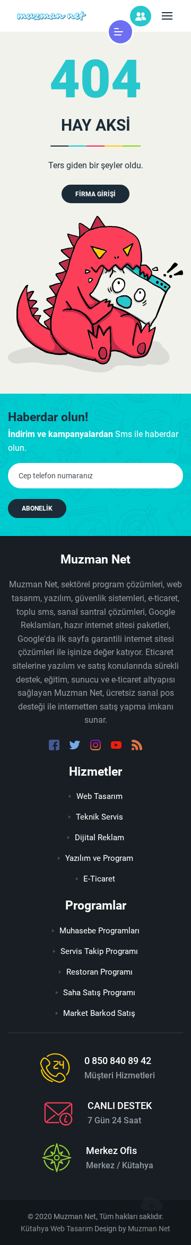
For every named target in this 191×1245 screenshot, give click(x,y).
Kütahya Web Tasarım (57, 1228)
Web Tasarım (99, 796)
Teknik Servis (99, 817)
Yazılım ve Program (99, 858)
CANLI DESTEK (120, 1105)
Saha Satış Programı (99, 992)
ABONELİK (37, 508)
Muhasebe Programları (99, 930)
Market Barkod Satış (99, 1013)
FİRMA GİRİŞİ (95, 194)
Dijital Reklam (99, 837)
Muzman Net (149, 1228)
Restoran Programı (99, 972)
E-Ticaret (99, 879)
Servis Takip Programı (99, 951)
